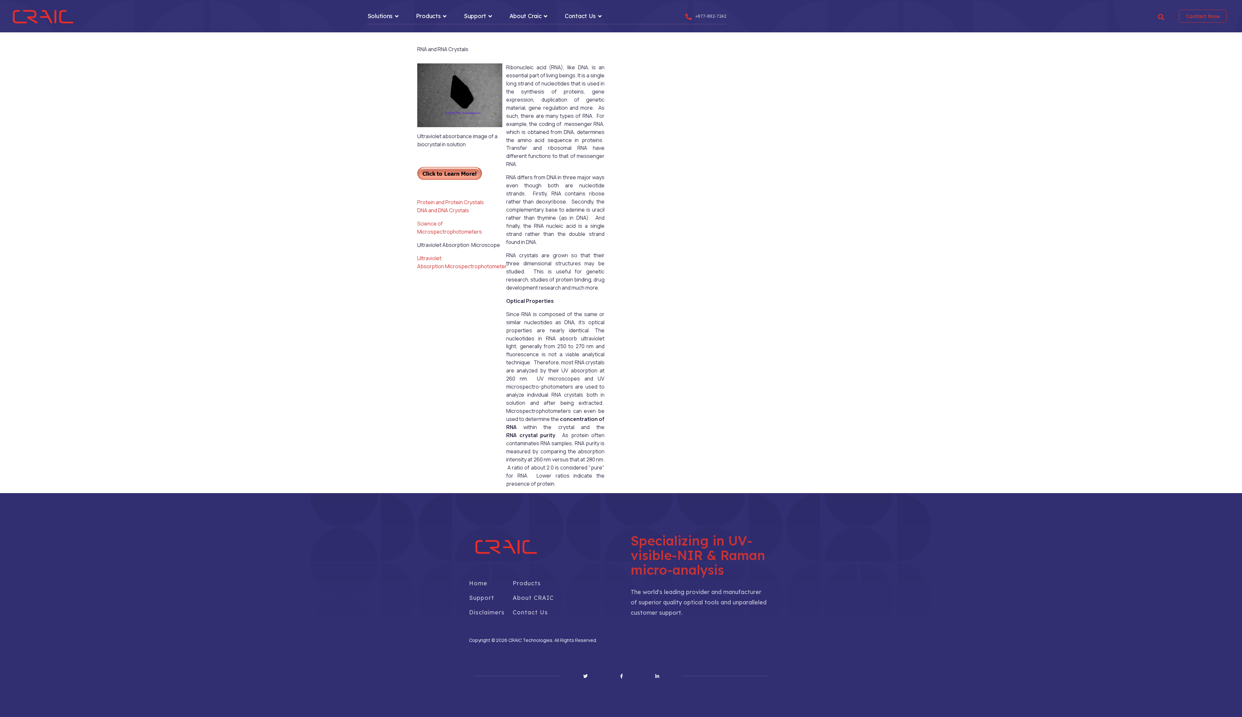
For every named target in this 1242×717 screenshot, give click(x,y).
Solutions (380, 16)
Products (428, 16)
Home (478, 583)
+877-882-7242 (710, 16)
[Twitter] (585, 676)
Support (475, 16)
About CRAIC (533, 597)
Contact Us (580, 16)
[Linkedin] (657, 676)
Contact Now (1203, 16)
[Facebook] (621, 676)
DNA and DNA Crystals (443, 210)
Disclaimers (487, 612)
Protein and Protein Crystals (450, 202)
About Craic (525, 16)
